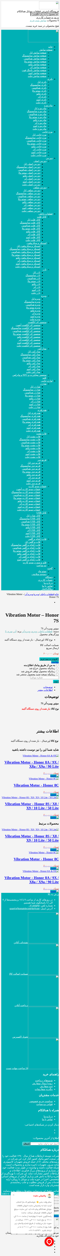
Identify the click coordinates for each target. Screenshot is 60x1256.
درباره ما (48, 1116)
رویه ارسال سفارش (42, 1083)
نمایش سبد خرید (38, 20)
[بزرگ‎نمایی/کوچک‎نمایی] (57, 1200)
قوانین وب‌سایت (44, 1104)
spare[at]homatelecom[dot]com (25, 908)
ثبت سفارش (46, 1086)
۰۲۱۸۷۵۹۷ (34, 905)
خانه (56, 594)
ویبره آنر (29, 594)
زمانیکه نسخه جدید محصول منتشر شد (36, 674)
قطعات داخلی (47, 594)
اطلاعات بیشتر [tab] (45, 690)
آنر (15, 631)
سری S (8, 631)
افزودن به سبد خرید (49, 659)
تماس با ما (47, 1119)
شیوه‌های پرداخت (44, 1080)
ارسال (26, 1144)
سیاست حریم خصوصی (41, 1101)
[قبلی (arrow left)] (57, 1203)
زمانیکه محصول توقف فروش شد (38, 671)
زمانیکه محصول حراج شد (42, 668)
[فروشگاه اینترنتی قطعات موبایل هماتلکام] (49, 8)
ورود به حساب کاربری (47, 17)
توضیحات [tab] (48, 687)
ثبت (56, 681)
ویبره (36, 594)
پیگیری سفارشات (44, 1089)
